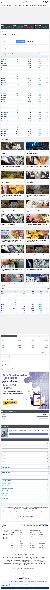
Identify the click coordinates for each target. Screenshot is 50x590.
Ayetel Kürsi (41, 547)
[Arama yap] (43, 1)
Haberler (12, 532)
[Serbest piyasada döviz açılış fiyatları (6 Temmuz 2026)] (12, 249)
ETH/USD (2, 312)
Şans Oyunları (22, 545)
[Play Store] (6, 531)
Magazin (12, 539)
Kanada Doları (3, 67)
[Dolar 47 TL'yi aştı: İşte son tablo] (12, 218)
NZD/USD (2, 306)
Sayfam (44, 5)
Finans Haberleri (43, 557)
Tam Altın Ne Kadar (6, 483)
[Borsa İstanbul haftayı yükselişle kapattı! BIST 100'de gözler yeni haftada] (37, 146)
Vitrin (21, 536)
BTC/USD (2, 308)
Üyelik (21, 568)
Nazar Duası (41, 549)
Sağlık (21, 532)
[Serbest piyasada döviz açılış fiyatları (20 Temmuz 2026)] (37, 204)
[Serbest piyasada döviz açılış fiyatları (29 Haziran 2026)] (12, 263)
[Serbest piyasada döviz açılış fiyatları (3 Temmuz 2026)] (37, 249)
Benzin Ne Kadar (5, 470)
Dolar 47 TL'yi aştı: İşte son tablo (8, 224)
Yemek (12, 536)
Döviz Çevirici (6, 439)
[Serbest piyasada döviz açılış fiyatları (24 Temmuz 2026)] (37, 189)
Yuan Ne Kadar (5, 498)
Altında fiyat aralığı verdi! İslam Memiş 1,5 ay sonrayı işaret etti (36, 241)
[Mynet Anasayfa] (25, 2)
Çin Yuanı (2, 74)
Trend (12, 541)
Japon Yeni (3, 91)
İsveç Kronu (3, 78)
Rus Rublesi (3, 76)
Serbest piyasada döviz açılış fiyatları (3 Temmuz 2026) (37, 255)
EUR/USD (2, 295)
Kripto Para (32, 538)
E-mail (21, 543)
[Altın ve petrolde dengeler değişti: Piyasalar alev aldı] (37, 218)
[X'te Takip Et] (24, 525)
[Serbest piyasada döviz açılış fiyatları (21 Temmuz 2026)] (12, 204)
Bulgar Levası (3, 82)
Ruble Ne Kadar (5, 500)
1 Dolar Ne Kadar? (22, 561)
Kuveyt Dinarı (3, 93)
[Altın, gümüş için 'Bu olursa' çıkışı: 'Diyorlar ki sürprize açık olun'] (12, 189)
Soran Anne (41, 534)
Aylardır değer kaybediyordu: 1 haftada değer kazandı (11, 284)
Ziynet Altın (33, 558)
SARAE (3, 350)
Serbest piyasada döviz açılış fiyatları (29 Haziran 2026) (12, 270)
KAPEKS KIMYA (4, 416)
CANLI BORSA (8, 361)
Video (12, 547)
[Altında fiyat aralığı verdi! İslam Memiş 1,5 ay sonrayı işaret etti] (37, 234)
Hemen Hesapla (21, 41)
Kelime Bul (41, 532)
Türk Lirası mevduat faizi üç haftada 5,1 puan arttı (24, 554)
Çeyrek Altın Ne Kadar (6, 478)
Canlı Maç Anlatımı (23, 539)
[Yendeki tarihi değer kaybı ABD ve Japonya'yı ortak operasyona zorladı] (12, 175)
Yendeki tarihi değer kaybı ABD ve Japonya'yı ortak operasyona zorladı (12, 181)
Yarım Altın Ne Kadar (6, 485)
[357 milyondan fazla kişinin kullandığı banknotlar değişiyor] (37, 160)
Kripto (31, 5)
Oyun (40, 530)
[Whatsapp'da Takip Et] (37, 525)
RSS (35, 568)
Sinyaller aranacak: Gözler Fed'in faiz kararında (36, 283)
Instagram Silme (42, 543)
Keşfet (31, 549)
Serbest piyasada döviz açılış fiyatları (34, 269)
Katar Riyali (3, 99)
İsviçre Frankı (3, 69)
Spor (12, 545)
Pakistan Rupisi (3, 97)
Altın (24, 5)
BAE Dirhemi (3, 80)
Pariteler (3, 288)
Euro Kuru (32, 543)
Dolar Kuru (32, 541)
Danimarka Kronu (4, 86)
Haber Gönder (44, 525)
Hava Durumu (32, 547)
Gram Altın (16, 558)
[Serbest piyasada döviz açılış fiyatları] (37, 263)
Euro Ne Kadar (5, 493)
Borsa (10, 5)
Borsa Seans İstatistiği (34, 530)
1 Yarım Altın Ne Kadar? (37, 560)
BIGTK (3, 345)
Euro (2, 61)
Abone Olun (29, 434)
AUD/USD (2, 304)
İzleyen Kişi (45, 414)
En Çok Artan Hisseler (17, 563)
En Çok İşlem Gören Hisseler (28, 563)
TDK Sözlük (41, 545)
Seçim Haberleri (23, 538)
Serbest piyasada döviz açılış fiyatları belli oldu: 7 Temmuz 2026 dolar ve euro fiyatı (12, 241)
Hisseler (31, 536)
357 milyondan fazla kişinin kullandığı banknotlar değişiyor (37, 167)
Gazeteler (22, 541)
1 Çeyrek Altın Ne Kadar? (26, 560)
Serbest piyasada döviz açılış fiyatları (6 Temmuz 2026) (12, 255)
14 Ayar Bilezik (40, 558)
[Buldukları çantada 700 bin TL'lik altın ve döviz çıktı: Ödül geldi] (37, 175)
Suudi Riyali (3, 103)
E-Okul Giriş (41, 539)
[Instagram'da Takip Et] (28, 525)
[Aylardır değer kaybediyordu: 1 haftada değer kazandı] (12, 278)
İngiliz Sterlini (3, 63)
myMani (40, 5)
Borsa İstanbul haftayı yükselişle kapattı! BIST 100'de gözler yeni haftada (36, 152)
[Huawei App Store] (6, 538)
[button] (1, 2)
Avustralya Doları (4, 65)
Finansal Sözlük (32, 534)
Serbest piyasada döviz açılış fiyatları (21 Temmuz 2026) (12, 210)
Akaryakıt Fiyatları (6, 467)
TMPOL (3, 347)
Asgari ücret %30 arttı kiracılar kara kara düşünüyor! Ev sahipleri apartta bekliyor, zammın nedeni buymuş (24, 555)
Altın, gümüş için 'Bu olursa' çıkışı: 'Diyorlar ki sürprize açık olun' (11, 196)
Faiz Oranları (26, 564)
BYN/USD (2, 310)
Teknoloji (22, 530)
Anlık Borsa (15, 5)
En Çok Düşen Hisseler (7, 563)
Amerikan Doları (3, 59)
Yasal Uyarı (32, 568)
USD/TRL (2, 293)
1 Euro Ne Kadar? (31, 561)
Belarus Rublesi (3, 84)
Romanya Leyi (3, 101)
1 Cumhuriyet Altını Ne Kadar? (11, 561)
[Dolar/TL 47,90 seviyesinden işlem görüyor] (12, 160)
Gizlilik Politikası (26, 568)
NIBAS (3, 343)
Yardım (18, 568)
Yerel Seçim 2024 (9, 558)
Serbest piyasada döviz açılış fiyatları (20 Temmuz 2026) (37, 210)
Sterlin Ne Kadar (5, 495)
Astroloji (21, 534)
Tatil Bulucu (41, 536)
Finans (12, 534)
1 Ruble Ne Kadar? (39, 561)
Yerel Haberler (13, 549)
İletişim (14, 568)
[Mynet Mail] (48, 1)
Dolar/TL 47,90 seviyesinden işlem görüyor (11, 166)
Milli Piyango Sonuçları (43, 538)
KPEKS (3, 340)
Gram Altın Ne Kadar (6, 480)
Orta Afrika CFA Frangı (4, 108)
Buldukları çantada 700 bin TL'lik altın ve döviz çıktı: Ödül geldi (36, 181)
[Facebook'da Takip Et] (21, 525)
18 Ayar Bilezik (9, 560)
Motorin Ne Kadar (6, 472)
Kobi (21, 547)
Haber (35, 5)
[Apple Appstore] (6, 534)
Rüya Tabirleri (32, 545)
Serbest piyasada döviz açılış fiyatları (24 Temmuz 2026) (37, 196)
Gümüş (27, 5)
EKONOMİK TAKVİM (8, 369)
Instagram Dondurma (43, 541)
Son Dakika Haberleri (15, 530)
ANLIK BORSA (8, 357)
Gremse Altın (27, 558)
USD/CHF (2, 302)
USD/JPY (2, 300)
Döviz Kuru (43, 563)
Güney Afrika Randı (4, 110)
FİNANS (3, 5)
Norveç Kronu (3, 95)
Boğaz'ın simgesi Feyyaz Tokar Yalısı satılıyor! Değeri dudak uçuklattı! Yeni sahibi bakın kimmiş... (20, 557)
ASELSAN (3, 418)
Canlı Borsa (32, 532)
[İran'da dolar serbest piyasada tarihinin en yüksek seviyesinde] (12, 146)
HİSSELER (7, 365)
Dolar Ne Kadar (5, 490)
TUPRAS (3, 420)
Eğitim (12, 543)
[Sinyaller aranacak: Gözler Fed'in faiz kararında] (37, 278)
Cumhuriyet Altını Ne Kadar (8, 488)
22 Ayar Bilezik (17, 560)
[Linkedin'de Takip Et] (31, 525)
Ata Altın (21, 558)
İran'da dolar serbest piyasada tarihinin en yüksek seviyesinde (12, 152)
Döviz (20, 5)
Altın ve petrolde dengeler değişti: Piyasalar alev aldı (37, 225)
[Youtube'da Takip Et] (34, 525)
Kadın (12, 538)
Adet (4, 39)
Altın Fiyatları (32, 539)
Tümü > (48, 288)
